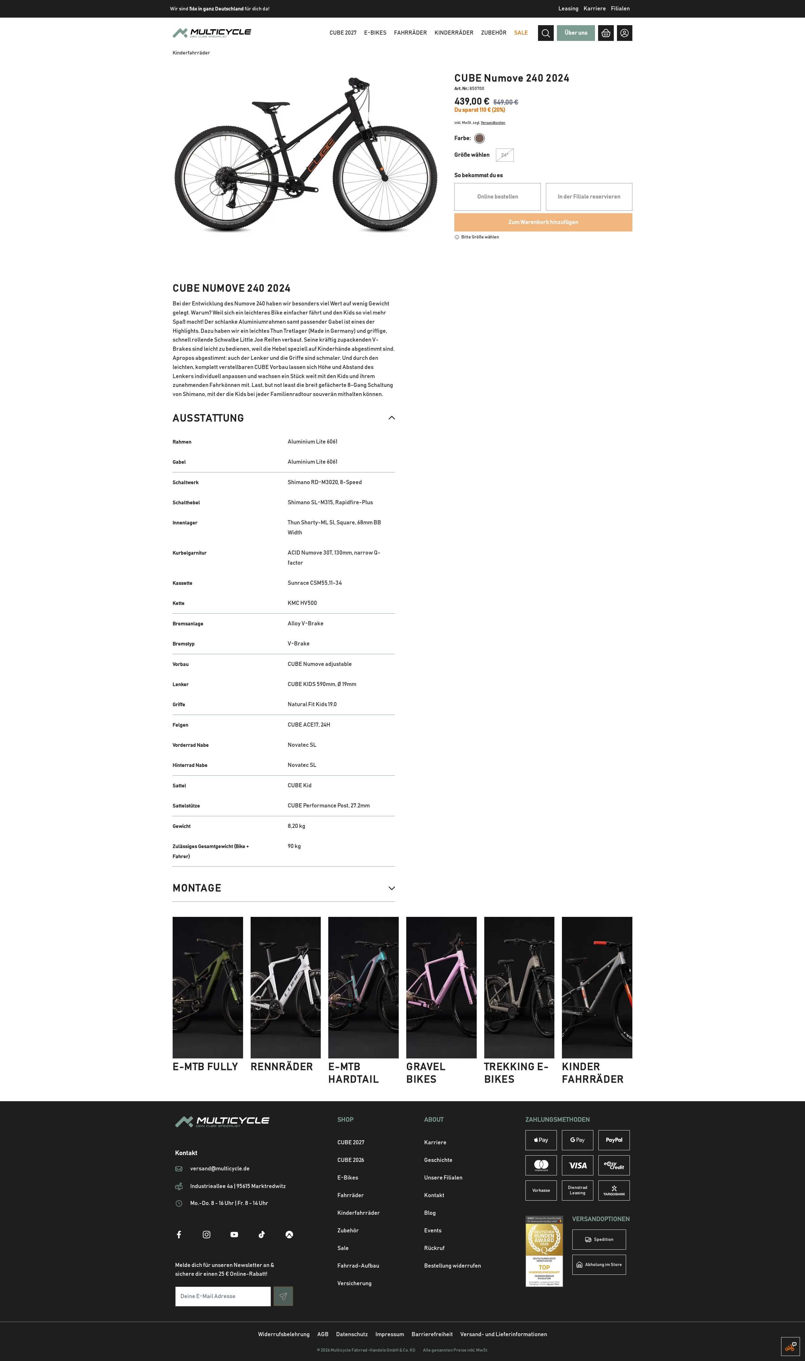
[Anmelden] (624, 33)
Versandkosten (493, 123)
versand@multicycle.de (220, 1169)
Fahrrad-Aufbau (358, 1266)
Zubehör (494, 33)
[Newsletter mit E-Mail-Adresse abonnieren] (283, 1296)
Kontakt (434, 1195)
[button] (284, 418)
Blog (430, 1213)
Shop (345, 1120)
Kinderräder (454, 33)
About (434, 1120)
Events (432, 1231)
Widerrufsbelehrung (284, 1334)
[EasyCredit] (614, 1165)
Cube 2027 (343, 33)
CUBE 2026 (350, 1160)
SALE (521, 33)
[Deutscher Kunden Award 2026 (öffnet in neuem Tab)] (544, 1251)
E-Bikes (375, 33)
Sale (343, 1248)
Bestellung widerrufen (452, 1266)
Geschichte (438, 1160)
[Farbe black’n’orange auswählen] (479, 138)
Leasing (568, 9)
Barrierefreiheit (432, 1334)
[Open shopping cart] (605, 33)
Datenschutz (352, 1334)
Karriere (595, 9)
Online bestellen (497, 197)
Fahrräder (410, 33)
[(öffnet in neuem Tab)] (179, 1234)
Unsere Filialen (443, 1178)
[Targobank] (614, 1190)
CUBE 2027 (350, 1143)
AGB (323, 1334)
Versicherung (354, 1283)
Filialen (620, 9)
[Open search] (545, 33)
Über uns (576, 33)
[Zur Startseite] (234, 1129)
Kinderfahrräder (358, 1213)
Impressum (389, 1334)
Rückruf (434, 1248)
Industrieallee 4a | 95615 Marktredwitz (238, 1186)
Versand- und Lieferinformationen (503, 1334)
